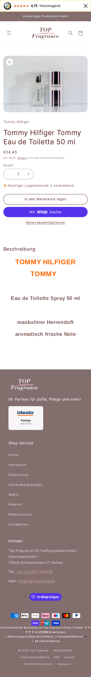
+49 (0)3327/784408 (35, 572)
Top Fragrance (39, 650)
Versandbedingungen (25, 485)
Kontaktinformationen (38, 664)
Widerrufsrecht (20, 514)
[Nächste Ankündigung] (83, 16)
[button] (9, 33)
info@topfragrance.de (36, 581)
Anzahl (8, 165)
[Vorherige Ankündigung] (8, 16)
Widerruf (15, 504)
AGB (56, 657)
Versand (22, 158)
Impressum (17, 465)
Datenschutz (18, 475)
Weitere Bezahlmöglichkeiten (45, 222)
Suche (13, 455)
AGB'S (13, 495)
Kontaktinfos (18, 524)
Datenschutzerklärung (35, 657)
